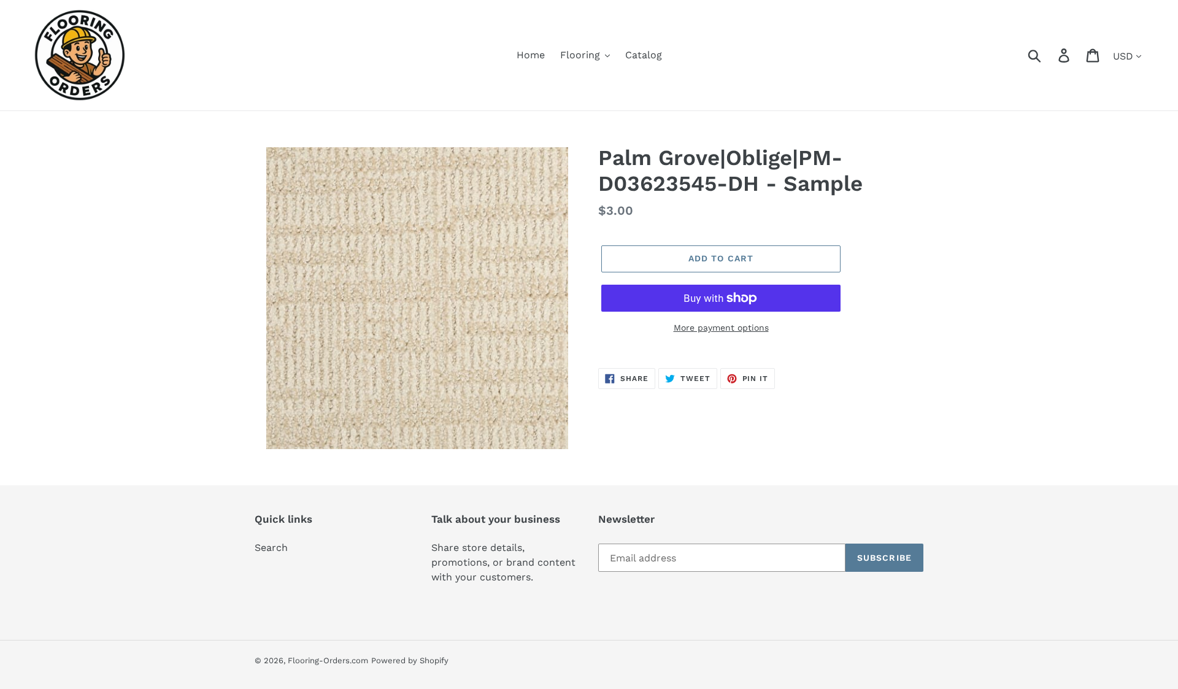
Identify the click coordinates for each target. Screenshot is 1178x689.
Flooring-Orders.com (328, 660)
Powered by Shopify (409, 660)
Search (271, 547)
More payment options (721, 328)
